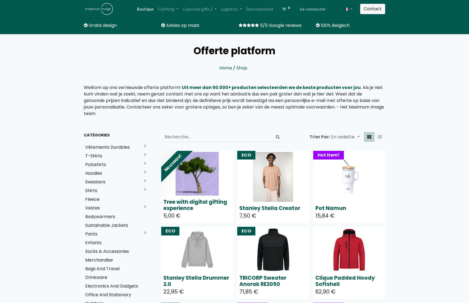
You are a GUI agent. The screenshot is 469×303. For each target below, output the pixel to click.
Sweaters (95, 182)
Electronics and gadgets (111, 286)
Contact (373, 9)
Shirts (91, 190)
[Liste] (379, 137)
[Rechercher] (277, 137)
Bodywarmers (100, 216)
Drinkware (96, 277)
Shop (241, 68)
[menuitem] (145, 9)
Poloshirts (95, 164)
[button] (345, 137)
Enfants (93, 243)
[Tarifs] (369, 137)
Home (225, 68)
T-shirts (93, 156)
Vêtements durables (107, 147)
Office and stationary (108, 295)
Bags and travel (102, 269)
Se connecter (313, 9)
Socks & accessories (107, 251)
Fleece (92, 199)
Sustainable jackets (106, 225)
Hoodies (93, 173)
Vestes (92, 208)
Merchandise (99, 260)
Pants (91, 234)
